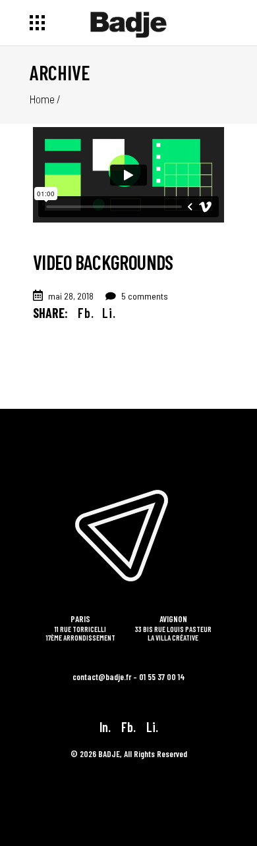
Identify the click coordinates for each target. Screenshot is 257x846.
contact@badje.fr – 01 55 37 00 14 (128, 677)
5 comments (143, 296)
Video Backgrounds (103, 262)
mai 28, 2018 (71, 296)
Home (42, 98)
